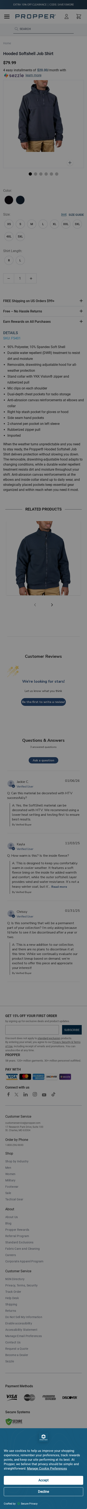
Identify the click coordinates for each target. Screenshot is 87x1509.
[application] (43, 1468)
